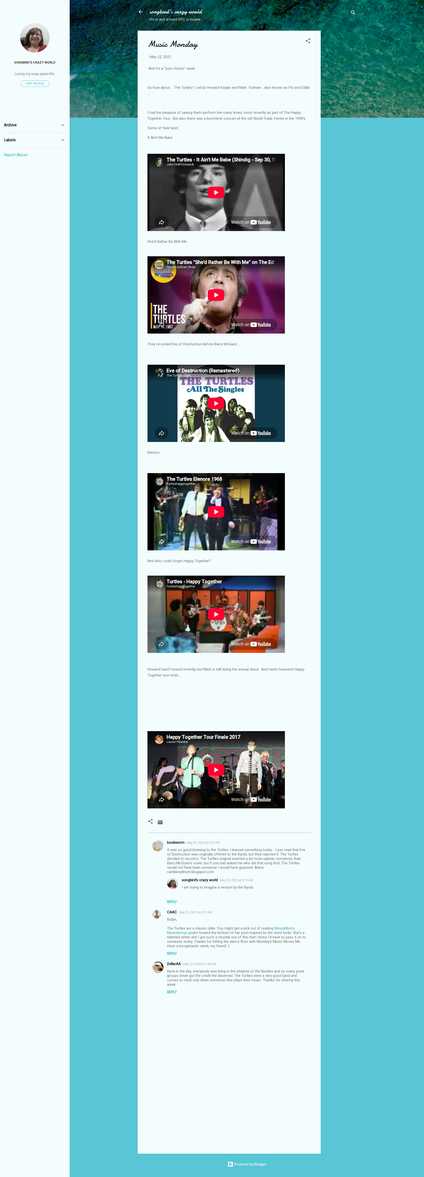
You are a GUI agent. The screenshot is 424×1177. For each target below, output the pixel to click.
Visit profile (35, 83)
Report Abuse (15, 155)
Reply (172, 902)
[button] (308, 42)
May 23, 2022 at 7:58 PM (199, 964)
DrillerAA (174, 964)
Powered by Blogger (249, 1164)
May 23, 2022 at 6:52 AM (203, 842)
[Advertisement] (340, 104)
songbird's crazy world (175, 12)
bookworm (176, 842)
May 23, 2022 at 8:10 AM (236, 880)
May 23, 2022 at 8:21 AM (195, 912)
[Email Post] (160, 824)
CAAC (172, 912)
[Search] (353, 13)
